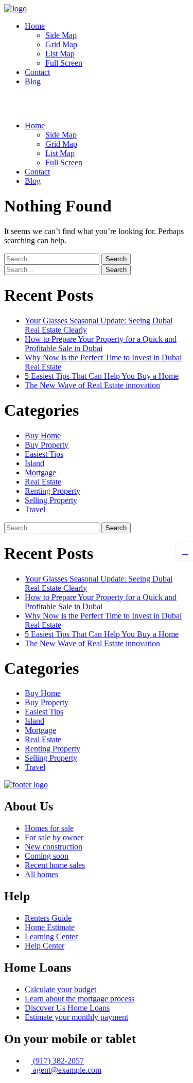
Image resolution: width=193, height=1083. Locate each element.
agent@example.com (66, 1070)
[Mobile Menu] (7, 98)
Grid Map (61, 44)
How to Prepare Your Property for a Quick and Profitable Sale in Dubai (101, 344)
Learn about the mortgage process (79, 998)
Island (34, 463)
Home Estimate (50, 927)
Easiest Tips (44, 454)
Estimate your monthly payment (76, 1017)
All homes (41, 874)
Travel (35, 509)
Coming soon (46, 856)
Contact (37, 72)
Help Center (44, 945)
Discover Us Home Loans (67, 1007)
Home (35, 26)
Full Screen (63, 63)
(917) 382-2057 (57, 1060)
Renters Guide (48, 918)
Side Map (61, 35)
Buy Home (43, 435)
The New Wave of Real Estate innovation (92, 385)
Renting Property (52, 491)
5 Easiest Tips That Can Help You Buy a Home (102, 376)
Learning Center (51, 936)
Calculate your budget (60, 989)
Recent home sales (55, 865)
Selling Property (51, 500)
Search (116, 259)
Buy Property (46, 444)
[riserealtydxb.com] (15, 8)
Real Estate (43, 481)
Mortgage (40, 472)
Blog (33, 81)
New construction (53, 846)
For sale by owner (54, 837)
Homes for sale (49, 828)
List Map (60, 53)
